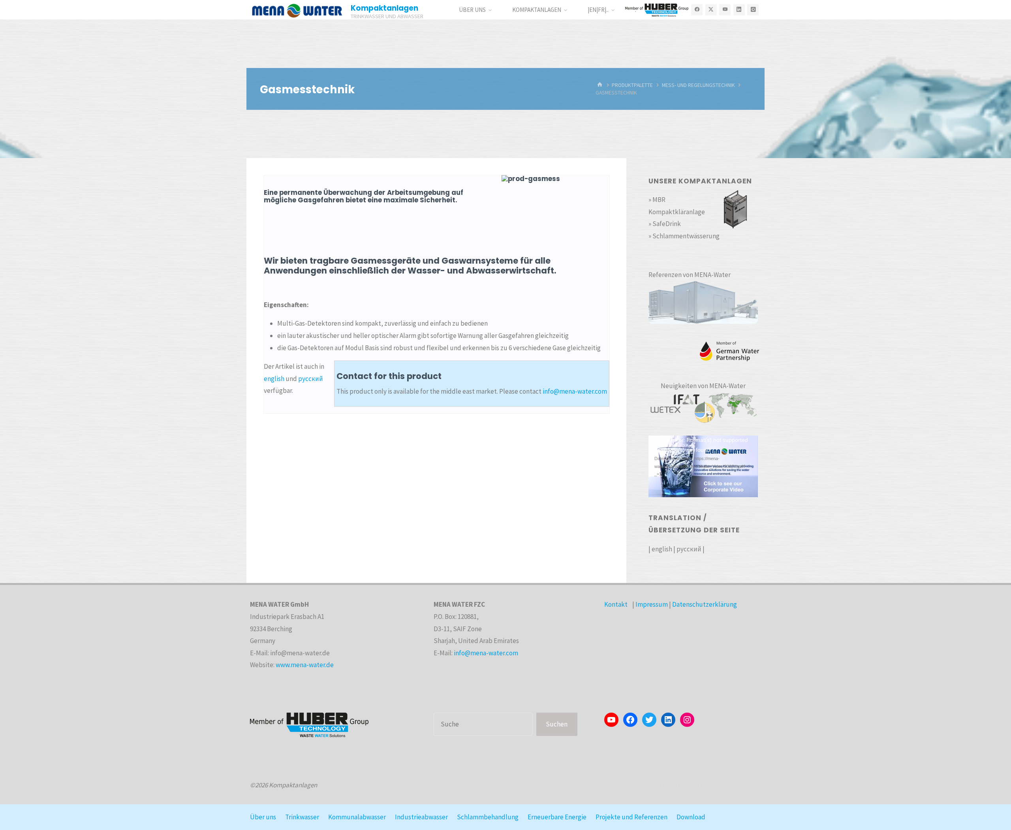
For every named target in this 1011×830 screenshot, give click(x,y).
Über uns (263, 817)
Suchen (557, 724)
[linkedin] (739, 9)
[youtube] (725, 9)
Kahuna (712, 785)
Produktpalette (632, 85)
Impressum (651, 604)
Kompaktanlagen (384, 8)
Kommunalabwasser (357, 817)
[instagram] (753, 9)
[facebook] (697, 9)
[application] (703, 466)
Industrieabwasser (421, 817)
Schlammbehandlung (488, 817)
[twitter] (711, 9)
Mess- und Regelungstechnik (698, 85)
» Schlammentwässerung (684, 236)
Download (691, 817)
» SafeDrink (664, 223)
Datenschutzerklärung (704, 604)
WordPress (745, 785)
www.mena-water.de (305, 664)
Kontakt (616, 604)
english (274, 378)
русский (310, 378)
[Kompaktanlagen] (297, 10)
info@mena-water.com (575, 391)
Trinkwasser (302, 817)
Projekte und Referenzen (631, 817)
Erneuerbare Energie (557, 817)
